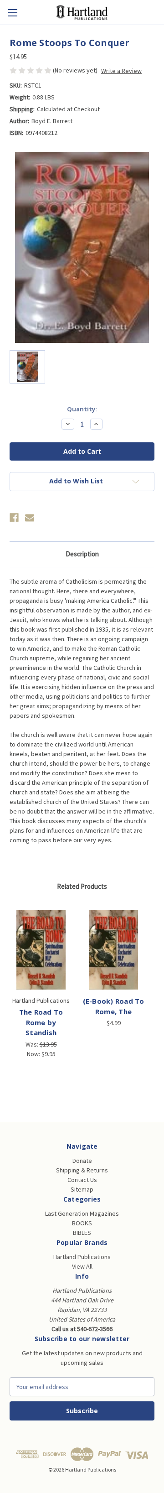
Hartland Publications (82, 1257)
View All (82, 1266)
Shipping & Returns (82, 1170)
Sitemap (82, 1189)
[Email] (29, 517)
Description (82, 554)
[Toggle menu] (12, 12)
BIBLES (82, 1233)
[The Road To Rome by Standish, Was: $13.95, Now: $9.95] (41, 950)
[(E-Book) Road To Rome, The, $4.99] (113, 950)
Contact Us (82, 1180)
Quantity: (82, 409)
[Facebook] (14, 517)
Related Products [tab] (82, 886)
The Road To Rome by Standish (41, 1022)
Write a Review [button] (121, 71)
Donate (82, 1160)
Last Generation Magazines (82, 1213)
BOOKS (82, 1223)
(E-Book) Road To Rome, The (113, 1006)
